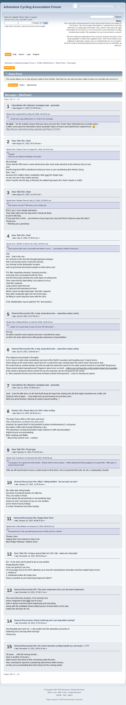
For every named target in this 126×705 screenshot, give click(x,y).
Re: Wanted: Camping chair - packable (41, 105)
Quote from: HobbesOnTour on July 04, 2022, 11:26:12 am (30, 322)
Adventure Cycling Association (73, 690)
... (16, 99)
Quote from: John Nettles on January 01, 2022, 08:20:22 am (30, 526)
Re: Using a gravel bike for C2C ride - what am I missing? (50, 553)
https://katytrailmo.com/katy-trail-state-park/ (25, 422)
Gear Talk (16, 141)
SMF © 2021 (62, 692)
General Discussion (21, 313)
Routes (15, 410)
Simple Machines (74, 692)
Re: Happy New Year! (43, 518)
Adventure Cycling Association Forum (32, 7)
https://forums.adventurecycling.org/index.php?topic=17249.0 (33, 129)
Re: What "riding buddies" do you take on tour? (56, 482)
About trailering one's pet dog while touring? (54, 620)
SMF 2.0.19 (51, 692)
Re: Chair (26, 141)
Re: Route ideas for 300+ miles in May (37, 410)
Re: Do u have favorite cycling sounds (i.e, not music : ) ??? (61, 646)
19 (18, 99)
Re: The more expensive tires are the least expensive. (59, 589)
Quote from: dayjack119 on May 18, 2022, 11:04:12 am (28, 114)
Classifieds (17, 105)
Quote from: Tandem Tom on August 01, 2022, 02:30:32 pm (30, 149)
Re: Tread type (29, 449)
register (34, 17)
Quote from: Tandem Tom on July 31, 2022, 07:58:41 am (29, 200)
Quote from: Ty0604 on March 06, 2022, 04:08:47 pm (27, 244)
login (27, 17)
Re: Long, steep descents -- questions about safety (55, 313)
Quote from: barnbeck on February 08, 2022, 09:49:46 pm (29, 458)
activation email (25, 20)
